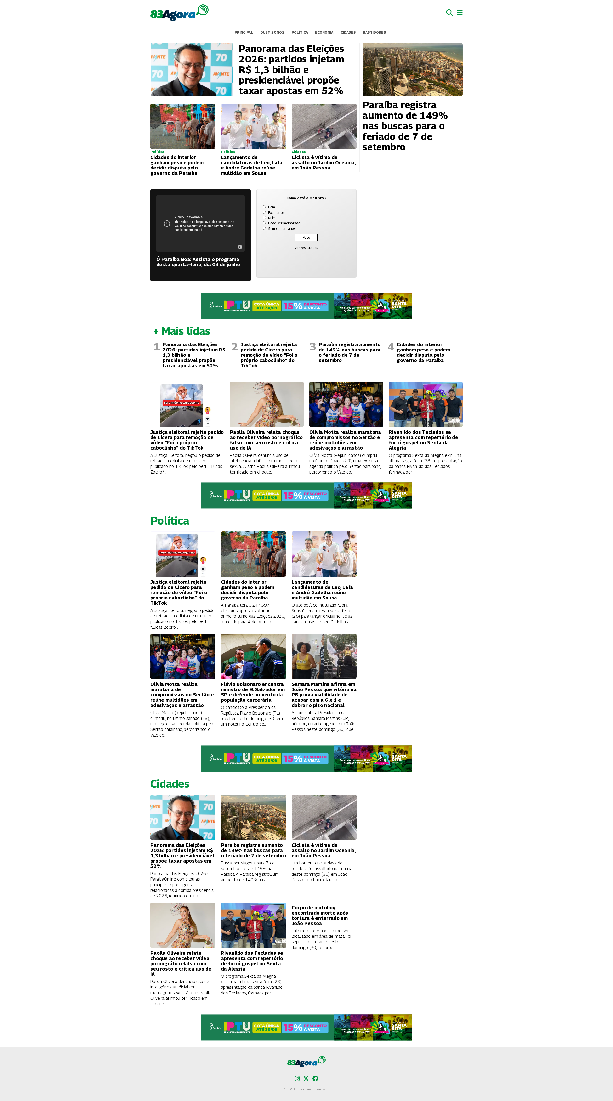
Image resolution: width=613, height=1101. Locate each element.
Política (300, 32)
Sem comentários (282, 228)
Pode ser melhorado (284, 223)
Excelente (276, 212)
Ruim (272, 218)
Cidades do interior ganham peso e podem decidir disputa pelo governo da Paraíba (423, 352)
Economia (324, 32)
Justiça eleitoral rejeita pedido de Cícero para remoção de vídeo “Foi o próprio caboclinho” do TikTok (269, 355)
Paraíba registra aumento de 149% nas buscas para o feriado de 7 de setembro (349, 352)
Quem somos (272, 32)
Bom (271, 207)
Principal (244, 32)
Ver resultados (306, 248)
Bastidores (374, 32)
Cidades (348, 32)
